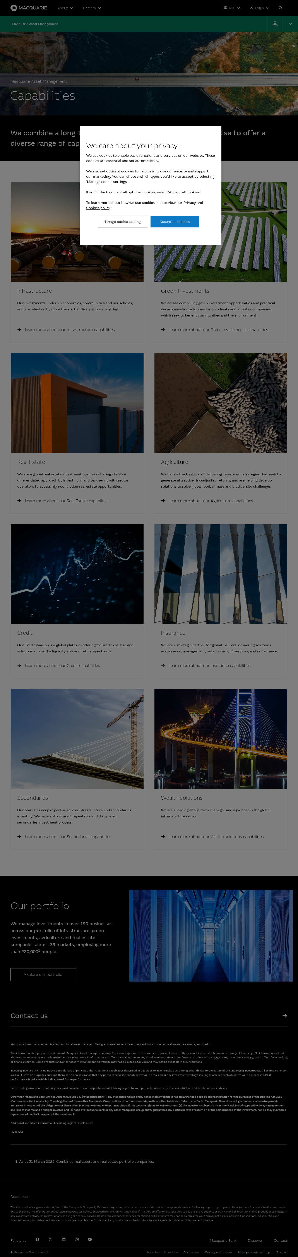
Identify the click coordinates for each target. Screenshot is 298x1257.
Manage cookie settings (122, 221)
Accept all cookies (174, 221)
